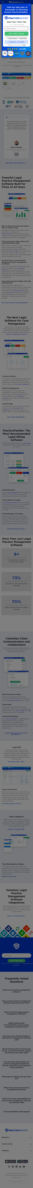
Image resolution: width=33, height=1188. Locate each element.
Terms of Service (12, 38)
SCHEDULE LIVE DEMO (16, 42)
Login (24, 45)
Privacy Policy (23, 38)
